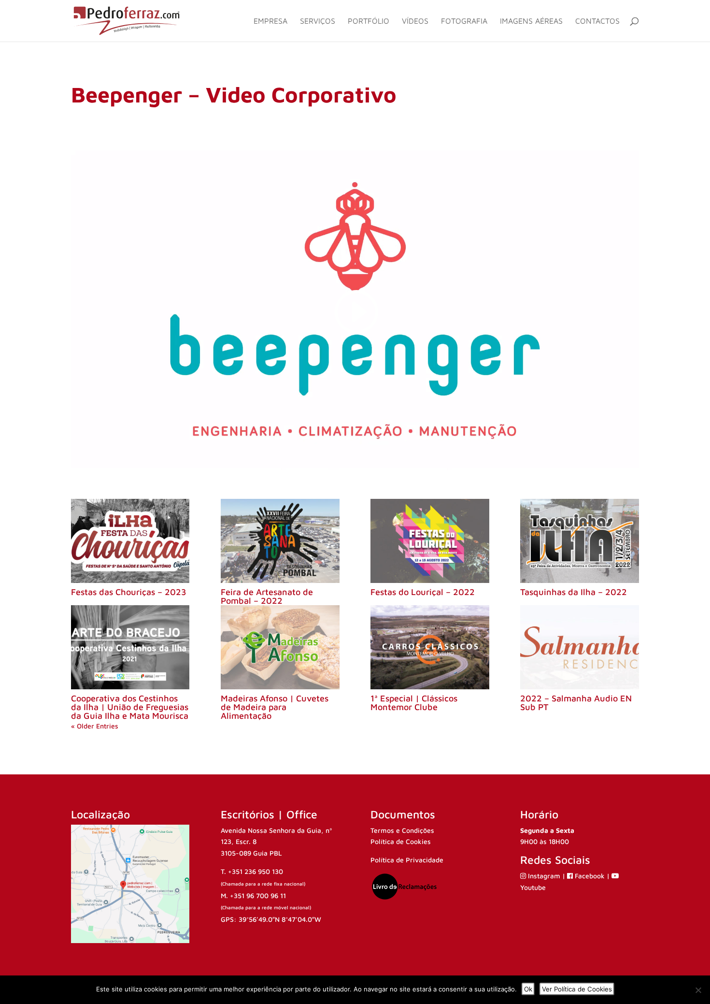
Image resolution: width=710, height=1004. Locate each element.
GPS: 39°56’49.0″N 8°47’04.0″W (271, 919)
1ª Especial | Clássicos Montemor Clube (413, 702)
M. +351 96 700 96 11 (253, 895)
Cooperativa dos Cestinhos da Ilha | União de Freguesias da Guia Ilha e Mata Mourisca (129, 707)
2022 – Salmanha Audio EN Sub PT (576, 702)
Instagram (544, 876)
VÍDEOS (415, 21)
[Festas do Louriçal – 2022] (429, 541)
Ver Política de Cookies (577, 989)
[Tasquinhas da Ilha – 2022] (579, 541)
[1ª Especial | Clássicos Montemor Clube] (429, 647)
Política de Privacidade (406, 860)
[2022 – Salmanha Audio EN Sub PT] (579, 647)
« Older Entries (94, 726)
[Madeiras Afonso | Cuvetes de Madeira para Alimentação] (280, 647)
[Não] (698, 990)
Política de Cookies (400, 841)
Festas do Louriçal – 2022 (422, 592)
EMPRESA (270, 21)
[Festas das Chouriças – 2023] (130, 541)
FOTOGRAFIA (464, 21)
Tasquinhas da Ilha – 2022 (573, 592)
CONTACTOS (597, 21)
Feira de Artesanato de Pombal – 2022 (267, 596)
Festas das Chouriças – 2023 (128, 592)
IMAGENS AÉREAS (531, 21)
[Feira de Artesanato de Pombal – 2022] (280, 541)
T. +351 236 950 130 (252, 871)
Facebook (590, 876)
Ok (528, 989)
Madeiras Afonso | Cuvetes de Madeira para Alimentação (274, 707)
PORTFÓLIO (368, 21)
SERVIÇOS (317, 21)
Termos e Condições (402, 830)
